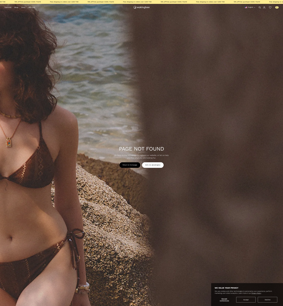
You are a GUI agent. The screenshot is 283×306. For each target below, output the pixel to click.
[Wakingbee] (142, 7)
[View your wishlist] (270, 7)
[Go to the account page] (264, 7)
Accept (246, 300)
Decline (267, 300)
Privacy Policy (256, 293)
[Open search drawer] (260, 7)
